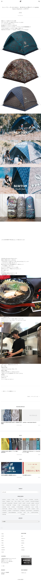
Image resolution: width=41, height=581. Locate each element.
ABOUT (2, 545)
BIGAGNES (27, 26)
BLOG (2, 538)
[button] (38, 492)
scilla (22, 545)
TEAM (2, 542)
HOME (2, 533)
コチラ (15, 29)
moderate (22, 547)
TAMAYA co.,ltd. (23, 572)
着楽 (22, 536)
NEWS (2, 540)
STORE (2, 536)
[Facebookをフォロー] (2, 566)
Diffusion (22, 540)
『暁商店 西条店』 (4, 274)
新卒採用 (2, 573)
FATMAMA (22, 549)
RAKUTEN (3, 549)
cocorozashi (23, 538)
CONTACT (3, 547)
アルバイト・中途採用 (5, 572)
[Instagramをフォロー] (3, 566)
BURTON (20, 12)
